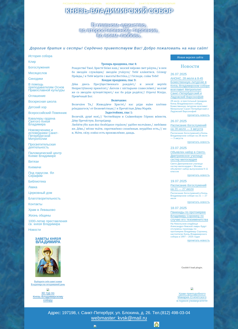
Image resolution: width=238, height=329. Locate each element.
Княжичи (34, 167)
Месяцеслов (37, 73)
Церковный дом (40, 193)
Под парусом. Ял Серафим (41, 174)
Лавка (32, 187)
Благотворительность (44, 198)
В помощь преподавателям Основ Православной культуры (46, 87)
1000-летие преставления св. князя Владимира (47, 223)
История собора (40, 56)
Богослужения (39, 67)
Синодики (35, 78)
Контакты (35, 204)
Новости (34, 229)
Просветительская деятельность (42, 146)
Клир (32, 61)
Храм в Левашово (41, 210)
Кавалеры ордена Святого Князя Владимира (41, 121)
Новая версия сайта (190, 57)
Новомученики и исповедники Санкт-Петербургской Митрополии (43, 134)
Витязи (33, 161)
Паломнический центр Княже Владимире (45, 154)
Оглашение (36, 96)
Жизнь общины (39, 215)
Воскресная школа (42, 101)
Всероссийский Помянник (47, 113)
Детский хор (37, 107)
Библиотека (37, 181)
